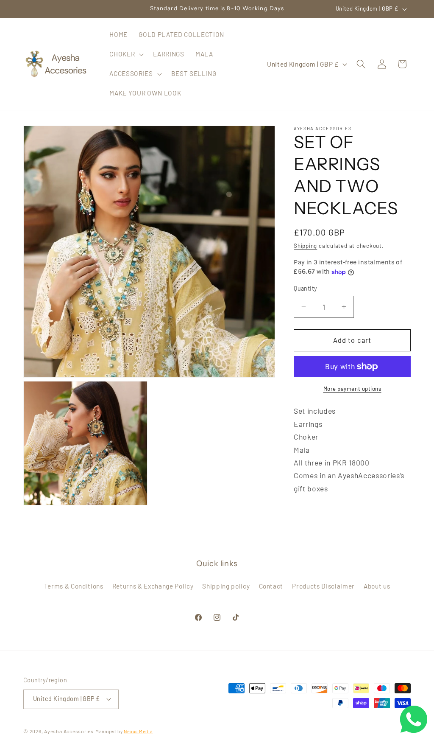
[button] (125, 54)
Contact (271, 586)
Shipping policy (226, 586)
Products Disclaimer (323, 586)
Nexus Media (138, 731)
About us (377, 586)
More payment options (352, 388)
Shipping (305, 245)
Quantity (305, 288)
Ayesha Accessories (69, 731)
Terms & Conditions (73, 586)
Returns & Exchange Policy (153, 586)
